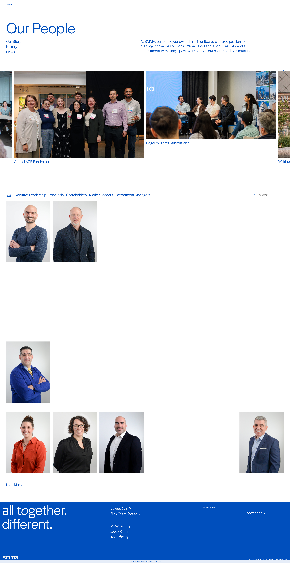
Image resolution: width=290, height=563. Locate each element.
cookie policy (150, 561)
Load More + (15, 484)
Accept (157, 561)
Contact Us (119, 508)
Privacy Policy (268, 559)
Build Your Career (123, 513)
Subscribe (254, 512)
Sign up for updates (209, 507)
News (10, 51)
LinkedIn (116, 531)
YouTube (117, 536)
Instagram (118, 525)
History (11, 46)
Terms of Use (281, 559)
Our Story (13, 41)
